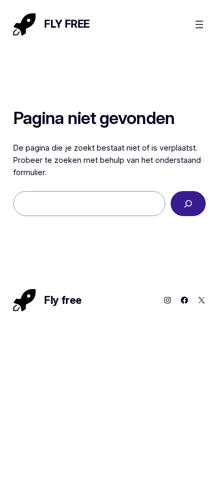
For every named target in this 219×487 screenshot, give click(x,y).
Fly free (67, 24)
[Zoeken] (188, 203)
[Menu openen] (199, 24)
